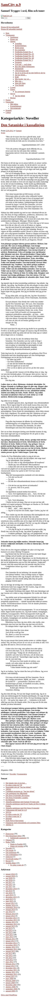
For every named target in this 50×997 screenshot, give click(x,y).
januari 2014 (10, 916)
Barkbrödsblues (20, 46)
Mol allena (14, 104)
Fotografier (10, 102)
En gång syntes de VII (14, 785)
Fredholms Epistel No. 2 (24, 52)
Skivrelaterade (15, 108)
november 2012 (11, 945)
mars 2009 (9, 978)
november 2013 (11, 920)
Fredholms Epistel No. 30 (24, 56)
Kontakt (9, 110)
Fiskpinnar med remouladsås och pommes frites (23, 823)
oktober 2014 (10, 905)
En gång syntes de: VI (14, 814)
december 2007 (11, 985)
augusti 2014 (10, 910)
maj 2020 (9, 878)
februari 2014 (10, 914)
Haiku (8, 842)
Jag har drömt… (21, 75)
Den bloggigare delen (13, 836)
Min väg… (19, 81)
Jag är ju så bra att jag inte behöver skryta (30, 73)
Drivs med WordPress (9, 995)
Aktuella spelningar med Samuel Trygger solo (22, 802)
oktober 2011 (10, 972)
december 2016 (11, 889)
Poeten (8, 100)
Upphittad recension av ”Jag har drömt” (20, 791)
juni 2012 (9, 956)
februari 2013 (10, 939)
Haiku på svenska (16, 846)
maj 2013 (9, 933)
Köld (17, 77)
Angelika (18, 44)
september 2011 (11, 974)
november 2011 (11, 970)
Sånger (12, 41)
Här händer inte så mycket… (16, 783)
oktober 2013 (10, 922)
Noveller (13, 774)
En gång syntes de (17, 865)
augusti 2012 (10, 951)
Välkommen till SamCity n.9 (16, 810)
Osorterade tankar (12, 859)
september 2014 (11, 907)
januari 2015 (10, 903)
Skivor (12, 94)
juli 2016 (9, 891)
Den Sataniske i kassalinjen (22, 125)
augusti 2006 (10, 991)
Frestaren (18, 62)
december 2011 (11, 968)
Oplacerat (9, 857)
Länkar (8, 112)
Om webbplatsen (12, 855)
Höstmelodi (19, 69)
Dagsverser (10, 834)
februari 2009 (10, 981)
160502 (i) (9, 825)
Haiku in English (16, 844)
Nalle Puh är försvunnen (14, 821)
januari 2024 (10, 874)
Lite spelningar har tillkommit (16, 793)
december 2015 (11, 897)
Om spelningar (11, 852)
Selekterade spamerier (18, 838)
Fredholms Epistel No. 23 (24, 54)
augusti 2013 (10, 926)
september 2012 (11, 949)
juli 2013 (9, 928)
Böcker (13, 98)
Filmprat (9, 840)
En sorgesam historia (22, 92)
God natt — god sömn (23, 64)
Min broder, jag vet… (23, 79)
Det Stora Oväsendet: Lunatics (17, 798)
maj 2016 (9, 893)
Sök (2, 18)
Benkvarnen (19, 48)
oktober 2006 (10, 987)
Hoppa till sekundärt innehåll (11, 29)
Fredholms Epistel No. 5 (24, 60)
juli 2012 (9, 953)
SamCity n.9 (11, 4)
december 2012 (11, 943)
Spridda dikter (11, 863)
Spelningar (14, 37)
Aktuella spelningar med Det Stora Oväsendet (22, 808)
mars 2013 (9, 937)
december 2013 (11, 918)
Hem (7, 33)
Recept (8, 861)
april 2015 (9, 899)
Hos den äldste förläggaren (25, 67)
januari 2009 (10, 983)
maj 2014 (9, 912)
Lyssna (12, 87)
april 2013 (9, 935)
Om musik (9, 850)
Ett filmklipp (10, 800)
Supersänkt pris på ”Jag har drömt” (18, 787)
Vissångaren (10, 35)
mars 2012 (9, 962)
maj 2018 (9, 880)
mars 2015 (9, 901)
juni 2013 (9, 930)
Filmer (12, 89)
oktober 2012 (10, 947)
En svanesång (20, 50)
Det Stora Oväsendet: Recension (17, 796)
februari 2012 (10, 964)
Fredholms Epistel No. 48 (24, 58)
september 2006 (11, 989)
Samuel (19, 131)
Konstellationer (15, 106)
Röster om (14, 39)
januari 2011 (10, 976)
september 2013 (11, 924)
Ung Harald (19, 85)
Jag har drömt (20, 96)
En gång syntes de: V (13, 816)
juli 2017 (9, 882)
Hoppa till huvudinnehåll (10, 27)
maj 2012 (9, 958)
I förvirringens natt (21, 71)
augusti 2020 (10, 876)
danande (9, 819)
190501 (8, 789)
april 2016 (9, 895)
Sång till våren (20, 83)
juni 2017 (9, 885)
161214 (8, 812)
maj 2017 (9, 887)
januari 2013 (10, 941)
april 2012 (9, 960)
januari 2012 (10, 966)
